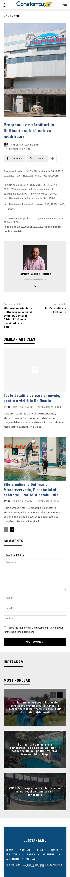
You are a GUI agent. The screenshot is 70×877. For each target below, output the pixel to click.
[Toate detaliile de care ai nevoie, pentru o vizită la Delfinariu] (35, 370)
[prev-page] (6, 529)
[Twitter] (35, 285)
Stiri (17, 16)
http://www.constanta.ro (35, 279)
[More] (53, 158)
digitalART (31, 866)
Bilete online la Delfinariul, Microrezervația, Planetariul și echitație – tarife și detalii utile (31, 489)
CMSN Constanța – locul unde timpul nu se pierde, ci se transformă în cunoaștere (35, 791)
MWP (42, 866)
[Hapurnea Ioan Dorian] (7, 145)
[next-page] (12, 529)
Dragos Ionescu (23, 407)
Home (7, 16)
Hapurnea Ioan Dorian (25, 145)
